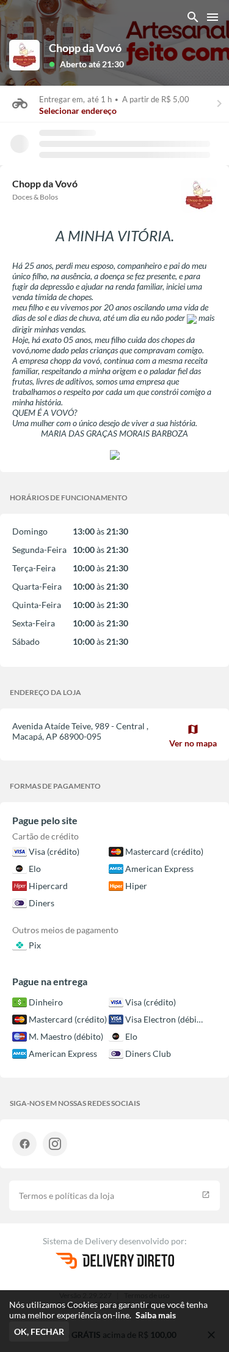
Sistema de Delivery (81, 1241)
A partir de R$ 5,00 (155, 99)
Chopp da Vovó (85, 47)
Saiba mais (156, 1315)
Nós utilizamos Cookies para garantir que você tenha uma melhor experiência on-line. (108, 1309)
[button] (86, 63)
